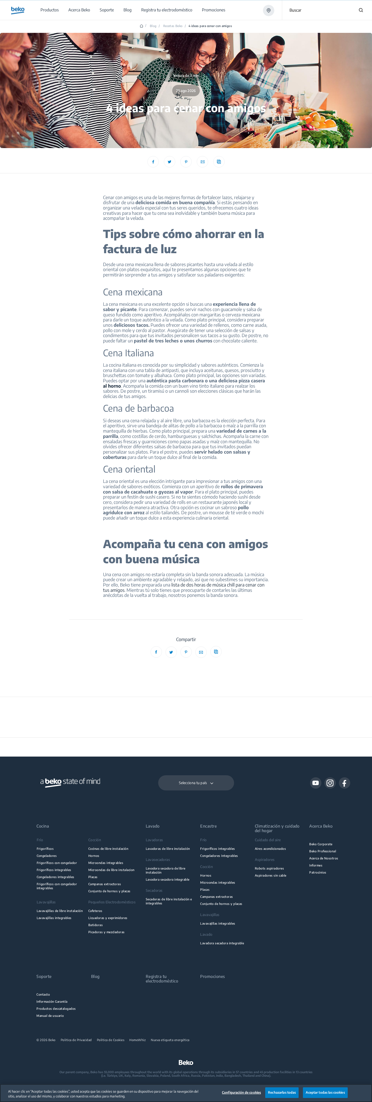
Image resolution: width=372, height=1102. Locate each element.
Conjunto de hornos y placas (109, 891)
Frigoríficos (45, 849)
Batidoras (95, 925)
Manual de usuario (50, 1016)
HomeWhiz (137, 1040)
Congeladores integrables (55, 877)
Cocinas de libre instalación (108, 849)
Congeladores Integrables (219, 856)
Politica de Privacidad (76, 1040)
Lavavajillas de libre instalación (60, 911)
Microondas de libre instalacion (111, 870)
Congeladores (47, 856)
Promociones (212, 976)
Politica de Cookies (111, 1040)
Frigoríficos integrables (54, 870)
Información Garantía (51, 1001)
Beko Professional (322, 851)
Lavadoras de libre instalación (168, 849)
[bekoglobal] (18, 10)
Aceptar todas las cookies (325, 1092)
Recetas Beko (172, 26)
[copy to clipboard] (219, 162)
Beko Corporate (321, 844)
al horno (112, 386)
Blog (153, 26)
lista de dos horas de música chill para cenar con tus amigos (183, 587)
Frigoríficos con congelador (57, 863)
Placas (93, 877)
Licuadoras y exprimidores (108, 918)
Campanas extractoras (104, 884)
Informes (315, 865)
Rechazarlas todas (282, 1092)
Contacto (43, 994)
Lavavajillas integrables (54, 918)
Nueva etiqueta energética (170, 1040)
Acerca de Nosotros (323, 858)
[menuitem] (49, 10)
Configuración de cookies (241, 1092)
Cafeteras (95, 911)
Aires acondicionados (270, 849)
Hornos (93, 856)
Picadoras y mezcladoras (106, 932)
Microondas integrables (105, 863)
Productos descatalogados (56, 1009)
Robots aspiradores (269, 868)
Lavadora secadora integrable (168, 879)
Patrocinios (317, 872)
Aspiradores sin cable (270, 875)
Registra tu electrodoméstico (162, 977)
